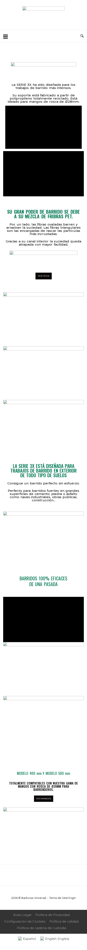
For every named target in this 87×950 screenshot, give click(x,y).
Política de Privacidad (52, 915)
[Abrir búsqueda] (82, 36)
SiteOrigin (69, 897)
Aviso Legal (22, 915)
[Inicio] (43, 9)
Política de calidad (64, 921)
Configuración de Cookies (24, 921)
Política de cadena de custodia (41, 928)
